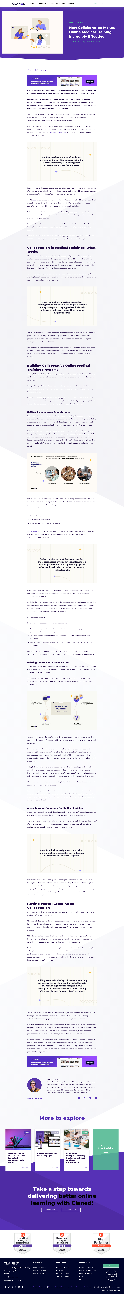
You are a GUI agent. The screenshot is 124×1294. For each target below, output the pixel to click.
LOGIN (94, 4)
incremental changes (58, 132)
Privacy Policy (70, 1287)
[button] (78, 1098)
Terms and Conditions (83, 1287)
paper (34, 200)
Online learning (33, 531)
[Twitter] (8, 1287)
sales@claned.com (11, 1277)
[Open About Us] (46, 3)
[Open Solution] (37, 3)
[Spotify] (22, 1287)
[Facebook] (5, 1287)
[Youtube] (12, 1287)
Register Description (40, 1287)
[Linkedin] (19, 1287)
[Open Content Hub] (65, 3)
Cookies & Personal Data (56, 1287)
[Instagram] (15, 1287)
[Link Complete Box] (18, 1150)
